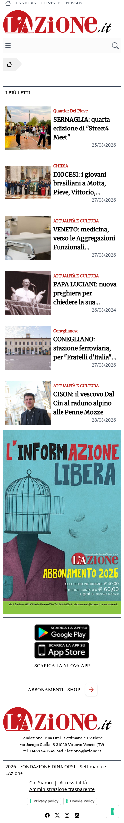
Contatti (51, 3)
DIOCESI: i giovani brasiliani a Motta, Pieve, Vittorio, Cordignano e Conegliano (79, 184)
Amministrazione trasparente (62, 789)
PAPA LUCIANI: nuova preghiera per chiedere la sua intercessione (85, 294)
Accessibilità (73, 782)
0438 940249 (43, 751)
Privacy (74, 3)
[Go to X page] (57, 815)
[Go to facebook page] (47, 815)
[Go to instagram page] (67, 815)
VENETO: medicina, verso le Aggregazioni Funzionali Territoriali (84, 239)
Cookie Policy (82, 801)
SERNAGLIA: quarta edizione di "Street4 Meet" (81, 128)
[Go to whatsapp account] (77, 815)
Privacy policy (46, 801)
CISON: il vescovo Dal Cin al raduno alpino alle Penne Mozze (83, 403)
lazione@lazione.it (84, 751)
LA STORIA (26, 3)
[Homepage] (9, 64)
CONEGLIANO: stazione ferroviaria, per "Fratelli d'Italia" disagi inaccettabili (82, 348)
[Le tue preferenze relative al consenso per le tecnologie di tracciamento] (112, 811)
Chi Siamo (40, 782)
